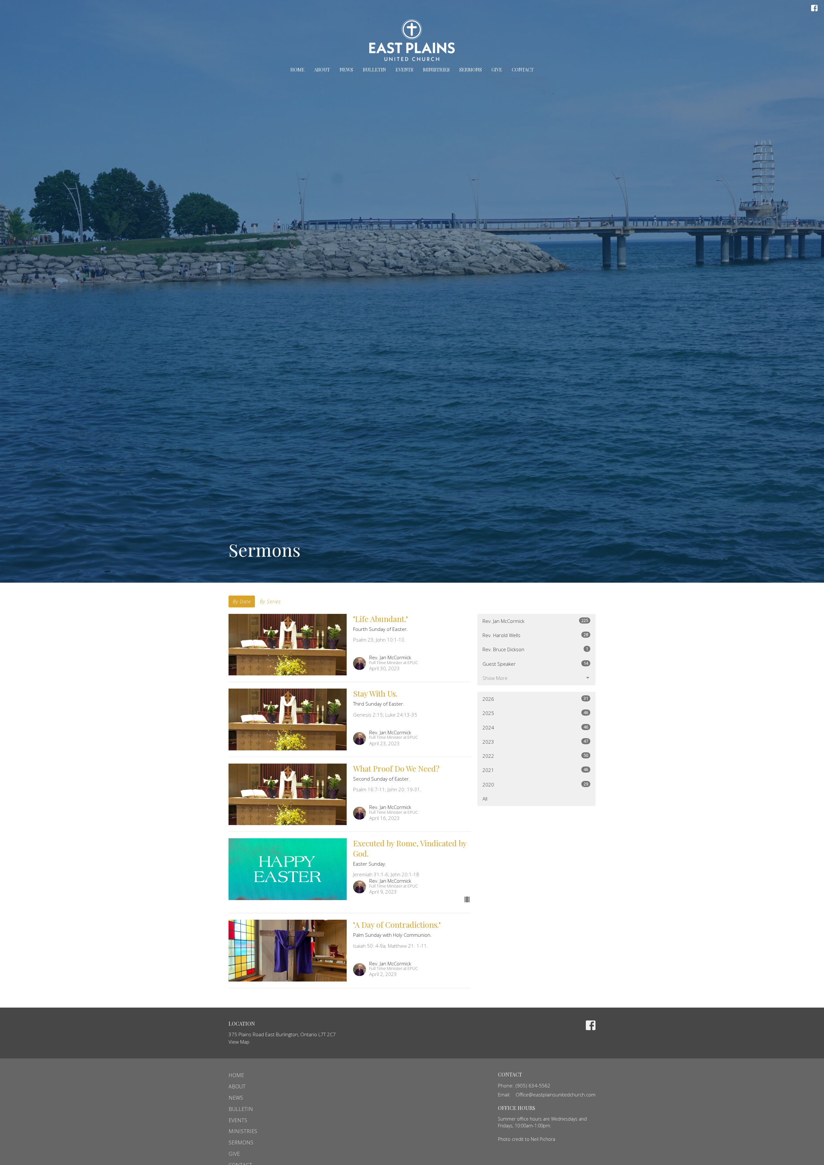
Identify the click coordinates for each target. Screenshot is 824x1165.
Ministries (436, 69)
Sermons (470, 69)
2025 (535, 712)
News (346, 69)
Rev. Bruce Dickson (535, 649)
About (322, 69)
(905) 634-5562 (533, 1085)
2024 (535, 727)
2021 (535, 769)
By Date (242, 601)
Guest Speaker (535, 663)
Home (297, 69)
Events (404, 69)
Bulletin (374, 69)
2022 (535, 755)
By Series (270, 601)
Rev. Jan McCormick (535, 620)
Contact (523, 69)
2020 (535, 784)
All (484, 798)
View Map (239, 1041)
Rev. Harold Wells (535, 635)
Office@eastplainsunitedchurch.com (555, 1094)
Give (497, 69)
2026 (535, 698)
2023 (535, 741)
